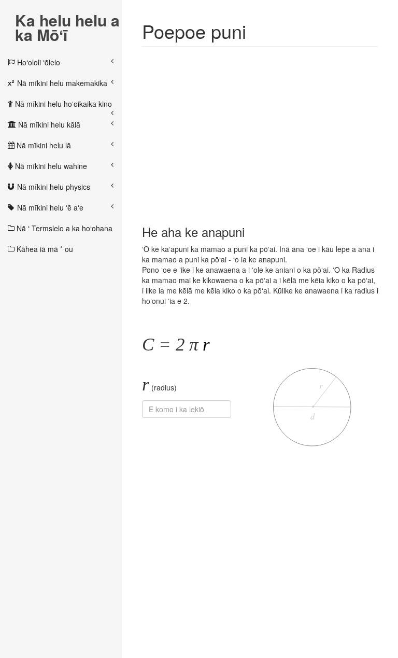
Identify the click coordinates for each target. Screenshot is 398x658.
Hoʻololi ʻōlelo (37, 62)
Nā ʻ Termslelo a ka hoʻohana (63, 228)
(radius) (159, 384)
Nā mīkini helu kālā (48, 124)
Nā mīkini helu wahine (50, 166)
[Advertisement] (260, 129)
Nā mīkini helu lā (43, 145)
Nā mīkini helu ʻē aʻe (49, 207)
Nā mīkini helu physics (52, 186)
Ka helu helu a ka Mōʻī (67, 21)
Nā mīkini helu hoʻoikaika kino (62, 104)
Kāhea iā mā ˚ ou (44, 249)
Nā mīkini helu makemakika (61, 83)
